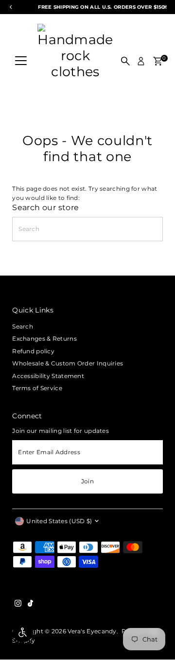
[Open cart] (158, 61)
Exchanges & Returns (44, 338)
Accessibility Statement (48, 376)
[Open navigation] (21, 61)
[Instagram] (18, 604)
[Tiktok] (30, 604)
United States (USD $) (59, 521)
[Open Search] (125, 61)
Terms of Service (37, 388)
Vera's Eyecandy (92, 631)
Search (22, 326)
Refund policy (33, 351)
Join (87, 481)
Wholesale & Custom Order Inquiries (67, 363)
